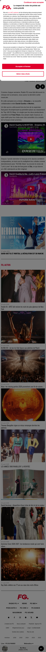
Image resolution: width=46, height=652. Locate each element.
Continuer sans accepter (34, 2)
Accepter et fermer (23, 66)
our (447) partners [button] (13, 12)
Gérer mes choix (23, 74)
